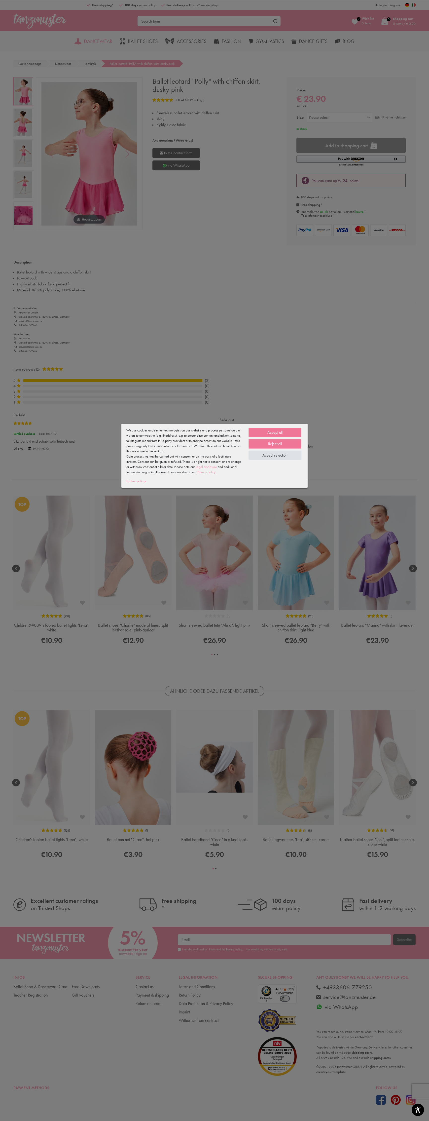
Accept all (275, 432)
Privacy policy (206, 472)
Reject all (275, 443)
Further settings (136, 481)
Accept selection (274, 455)
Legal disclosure (206, 466)
